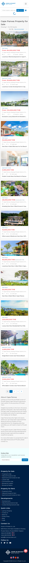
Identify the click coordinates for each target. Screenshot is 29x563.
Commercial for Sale (7, 481)
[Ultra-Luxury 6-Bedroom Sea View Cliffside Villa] (14, 220)
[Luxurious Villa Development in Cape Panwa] (14, 41)
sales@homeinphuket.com (8, 537)
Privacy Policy (6, 516)
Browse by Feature (7, 485)
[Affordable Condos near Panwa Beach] (14, 370)
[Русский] (13, 558)
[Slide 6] (17, 74)
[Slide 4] (16, 44)
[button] (21, 391)
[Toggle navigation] (26, 3)
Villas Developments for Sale (10, 503)
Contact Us (5, 512)
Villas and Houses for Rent (9, 493)
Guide (3, 520)
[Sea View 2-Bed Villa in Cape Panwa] (14, 280)
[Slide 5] (16, 74)
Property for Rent (7, 491)
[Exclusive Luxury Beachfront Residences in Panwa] (14, 101)
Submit (25, 459)
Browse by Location (7, 483)
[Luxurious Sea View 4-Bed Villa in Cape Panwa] (14, 250)
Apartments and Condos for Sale (11, 477)
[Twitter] (5, 543)
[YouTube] (10, 543)
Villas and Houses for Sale (9, 476)
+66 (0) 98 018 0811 (6, 535)
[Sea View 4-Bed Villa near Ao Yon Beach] (14, 131)
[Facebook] (2, 543)
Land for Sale (5, 479)
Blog (3, 518)
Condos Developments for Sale (10, 505)
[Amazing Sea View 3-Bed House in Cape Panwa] (14, 191)
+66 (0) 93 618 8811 (6, 533)
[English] (11, 558)
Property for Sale (6, 474)
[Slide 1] (12, 44)
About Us (4, 514)
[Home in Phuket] (8, 3)
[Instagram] (8, 543)
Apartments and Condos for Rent (11, 495)
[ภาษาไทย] (18, 558)
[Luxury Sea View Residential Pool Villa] (14, 310)
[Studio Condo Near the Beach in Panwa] (14, 161)
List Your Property (7, 511)
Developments (6, 501)
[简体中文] (16, 558)
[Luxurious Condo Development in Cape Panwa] (14, 71)
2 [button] (14, 391)
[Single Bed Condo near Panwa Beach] (14, 340)
